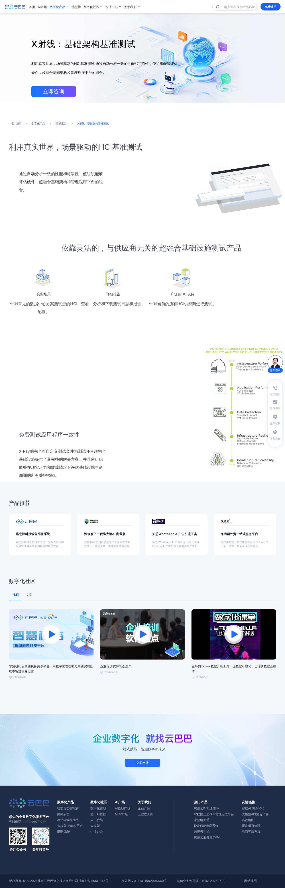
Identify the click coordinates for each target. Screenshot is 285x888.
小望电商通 (202, 820)
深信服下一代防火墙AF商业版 (105, 534)
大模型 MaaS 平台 (70, 826)
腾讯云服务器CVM (207, 837)
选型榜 (76, 7)
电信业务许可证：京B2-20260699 (201, 881)
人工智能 (96, 820)
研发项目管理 (251, 826)
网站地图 (250, 881)
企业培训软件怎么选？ (115, 666)
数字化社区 (91, 7)
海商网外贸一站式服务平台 (239, 534)
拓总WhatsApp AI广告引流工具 (174, 534)
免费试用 (270, 6)
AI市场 (42, 7)
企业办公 (96, 831)
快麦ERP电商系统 (206, 826)
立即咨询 (53, 91)
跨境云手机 (202, 831)
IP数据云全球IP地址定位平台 (214, 814)
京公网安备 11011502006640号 (144, 881)
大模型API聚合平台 (255, 814)
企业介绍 (144, 808)
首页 (32, 7)
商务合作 (275, 438)
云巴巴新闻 (145, 814)
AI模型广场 (122, 808)
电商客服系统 (251, 831)
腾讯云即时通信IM (206, 808)
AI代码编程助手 (68, 820)
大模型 (95, 826)
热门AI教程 (98, 814)
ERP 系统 (63, 831)
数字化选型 (98, 808)
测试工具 (61, 123)
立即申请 (142, 763)
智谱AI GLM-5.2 (253, 808)
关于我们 (130, 7)
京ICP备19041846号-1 (95, 881)
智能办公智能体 (68, 808)
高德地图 (248, 820)
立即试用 (275, 423)
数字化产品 (57, 7)
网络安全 (63, 814)
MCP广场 (121, 814)
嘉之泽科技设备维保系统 (33, 534)
